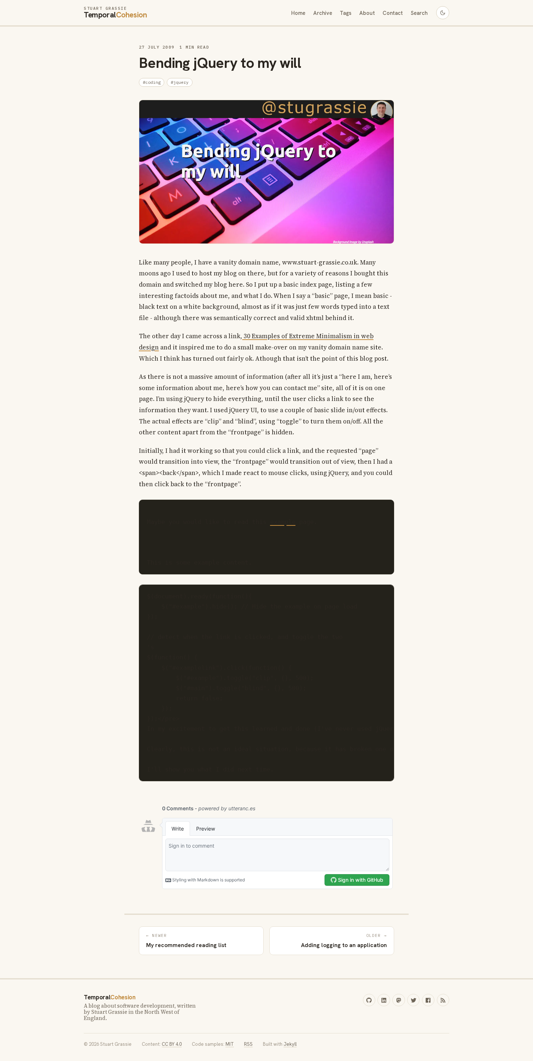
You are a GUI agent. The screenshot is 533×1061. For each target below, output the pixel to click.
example (283, 521)
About (367, 12)
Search (419, 12)
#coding (152, 82)
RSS (248, 1044)
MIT (230, 1044)
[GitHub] (369, 1000)
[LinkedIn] (383, 1000)
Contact (393, 12)
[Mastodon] (398, 1000)
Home (298, 12)
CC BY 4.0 (172, 1044)
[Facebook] (428, 1000)
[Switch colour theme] (442, 12)
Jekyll (290, 1044)
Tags (345, 12)
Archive (322, 12)
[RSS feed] (443, 1000)
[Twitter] (413, 1000)
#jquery (180, 82)
